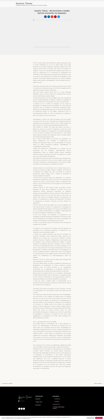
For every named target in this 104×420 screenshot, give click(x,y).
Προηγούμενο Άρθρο (7, 383)
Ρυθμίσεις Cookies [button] (90, 417)
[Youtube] (24, 409)
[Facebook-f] (19, 409)
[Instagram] (22, 409)
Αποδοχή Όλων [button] (99, 417)
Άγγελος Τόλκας (24, 3)
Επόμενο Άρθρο (98, 383)
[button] (45, 16)
